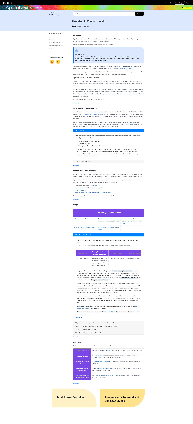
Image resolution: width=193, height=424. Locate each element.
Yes (52, 61)
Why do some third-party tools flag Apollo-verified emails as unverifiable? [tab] (96, 323)
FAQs (50, 48)
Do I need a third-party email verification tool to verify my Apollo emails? (132, 221)
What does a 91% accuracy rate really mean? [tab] (88, 333)
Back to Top (76, 103)
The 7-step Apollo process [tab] (82, 161)
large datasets (129, 124)
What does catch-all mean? (82, 219)
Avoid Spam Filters (80, 190)
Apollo (50, 12)
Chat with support (179, 3)
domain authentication (104, 368)
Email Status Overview (82, 351)
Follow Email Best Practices (56, 45)
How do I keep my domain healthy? (84, 227)
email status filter (109, 312)
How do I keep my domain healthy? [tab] (85, 329)
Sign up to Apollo (169, 3)
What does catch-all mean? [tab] (83, 235)
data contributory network (125, 68)
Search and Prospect (58, 12)
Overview (51, 40)
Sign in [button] (187, 3)
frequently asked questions (87, 196)
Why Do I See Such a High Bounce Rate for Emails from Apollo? (93, 192)
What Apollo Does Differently (56, 42)
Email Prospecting (54, 15)
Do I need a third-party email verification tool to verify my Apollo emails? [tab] (96, 326)
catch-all (104, 72)
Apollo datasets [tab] (79, 130)
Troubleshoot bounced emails (100, 361)
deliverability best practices (106, 375)
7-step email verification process (91, 114)
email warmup (98, 355)
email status (106, 350)
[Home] (7, 2)
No (58, 61)
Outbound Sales (95, 185)
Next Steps (51, 51)
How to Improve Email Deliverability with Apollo (88, 188)
